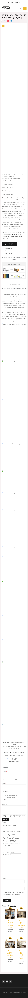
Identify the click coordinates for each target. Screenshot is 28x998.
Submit (5, 819)
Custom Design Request (11, 795)
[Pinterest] (8, 21)
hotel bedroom (14, 234)
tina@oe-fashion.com (15, 2)
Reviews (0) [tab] (8, 253)
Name (5, 878)
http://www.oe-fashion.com (16, 752)
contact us (16, 749)
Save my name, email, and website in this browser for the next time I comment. (14, 895)
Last (16, 779)
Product (8, 174)
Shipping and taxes (9, 797)
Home (3, 174)
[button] (21, 8)
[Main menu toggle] (25, 8)
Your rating (6, 852)
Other (5, 800)
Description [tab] (8, 248)
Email (4, 783)
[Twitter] (4, 21)
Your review (7, 854)
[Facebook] (1, 21)
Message (5, 804)
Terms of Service (13, 816)
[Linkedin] (11, 21)
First (3, 779)
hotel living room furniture (15, 236)
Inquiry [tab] (7, 251)
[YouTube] (7, 981)
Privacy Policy (5, 816)
